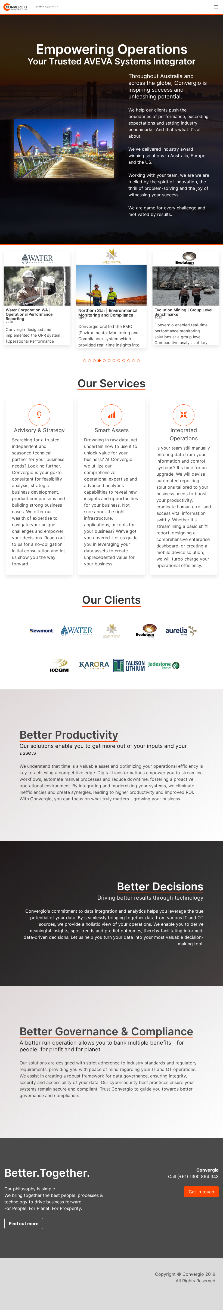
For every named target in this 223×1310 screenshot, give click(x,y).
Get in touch (201, 1191)
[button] (216, 7)
